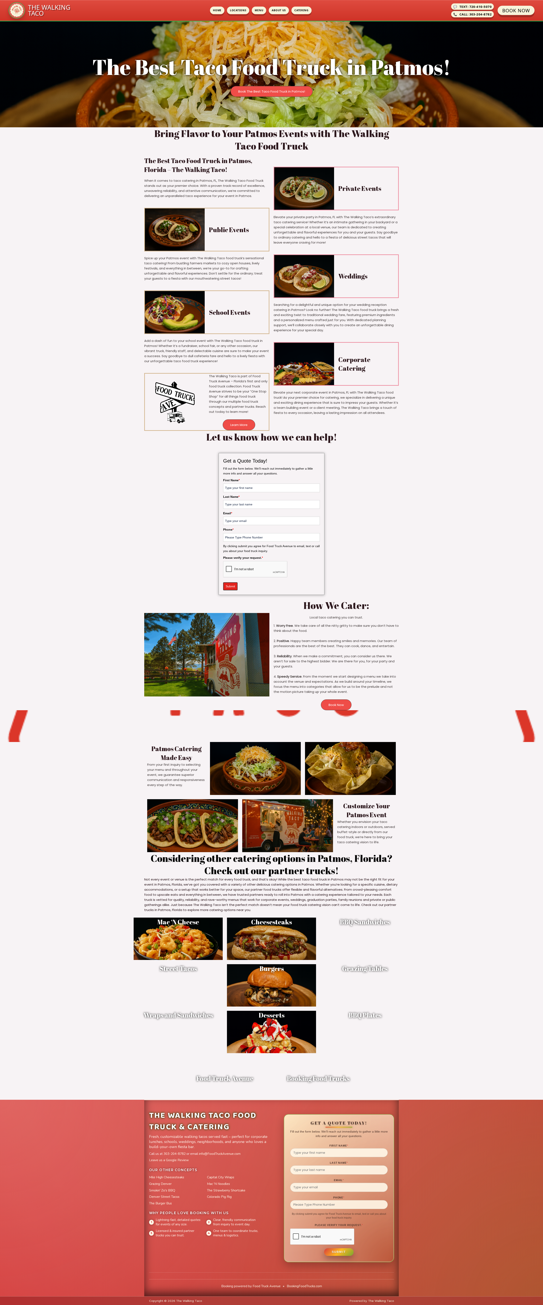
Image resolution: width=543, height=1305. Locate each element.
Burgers (271, 968)
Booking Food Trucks (318, 1078)
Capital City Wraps (220, 1177)
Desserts (271, 1015)
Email (227, 513)
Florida (370, 858)
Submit (230, 586)
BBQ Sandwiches (365, 922)
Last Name (231, 496)
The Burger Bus (160, 1203)
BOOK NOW (516, 10)
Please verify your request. (243, 557)
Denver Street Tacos (164, 1197)
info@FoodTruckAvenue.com (220, 1153)
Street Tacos (178, 968)
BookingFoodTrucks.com (304, 1286)
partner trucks (301, 870)
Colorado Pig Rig (219, 1197)
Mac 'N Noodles (218, 1184)
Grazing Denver (160, 1184)
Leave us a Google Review (169, 1160)
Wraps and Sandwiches (178, 1015)
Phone (228, 529)
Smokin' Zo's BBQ (162, 1190)
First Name (231, 480)
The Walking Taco (381, 1300)
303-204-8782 (175, 1153)
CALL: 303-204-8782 (472, 14)
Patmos (334, 858)
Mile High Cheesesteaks (166, 1177)
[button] (272, 91)
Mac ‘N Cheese (178, 922)
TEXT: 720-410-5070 (472, 6)
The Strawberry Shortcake (226, 1190)
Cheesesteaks (271, 922)
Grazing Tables (365, 968)
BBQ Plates (364, 1015)
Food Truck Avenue (224, 1078)
